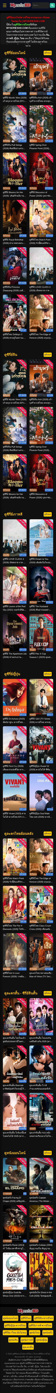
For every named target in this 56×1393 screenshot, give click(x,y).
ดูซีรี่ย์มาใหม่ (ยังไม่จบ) (14, 1332)
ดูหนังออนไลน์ (10, 1318)
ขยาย (28, 46)
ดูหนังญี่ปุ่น (41, 1340)
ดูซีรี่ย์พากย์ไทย (22, 24)
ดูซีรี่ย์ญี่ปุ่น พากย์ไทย (15, 1325)
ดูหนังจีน (13, 1340)
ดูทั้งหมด (47, 53)
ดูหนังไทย (34, 1332)
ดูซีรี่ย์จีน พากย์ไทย (43, 1318)
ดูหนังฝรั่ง (48, 1332)
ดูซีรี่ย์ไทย (26, 1318)
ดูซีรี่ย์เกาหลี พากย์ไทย (40, 1325)
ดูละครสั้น (28, 1347)
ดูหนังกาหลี (27, 1340)
